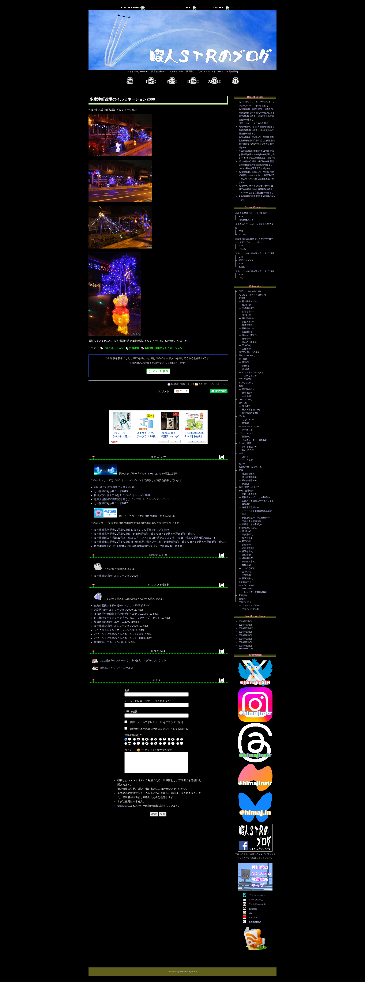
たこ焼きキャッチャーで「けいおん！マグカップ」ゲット (127, 617)
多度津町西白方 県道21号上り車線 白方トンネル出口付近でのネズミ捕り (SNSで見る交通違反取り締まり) (154, 537)
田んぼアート (245, 355)
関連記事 (233, 71)
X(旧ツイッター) (257, 854)
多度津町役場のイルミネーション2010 (116, 575)
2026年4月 (244, 635)
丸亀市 (245, 338)
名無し (242, 267)
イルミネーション (114, 348)
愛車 (241, 595)
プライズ (243, 379)
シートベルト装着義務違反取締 (257, 511)
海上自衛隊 (247, 477)
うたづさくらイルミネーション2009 (114, 630)
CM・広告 (247, 450)
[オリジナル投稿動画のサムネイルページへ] (172, 80)
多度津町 (134, 348)
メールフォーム (256, 900)
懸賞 (244, 423)
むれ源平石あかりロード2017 (111, 503)
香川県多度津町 (148, 516)
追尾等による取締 (250, 524)
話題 (244, 436)
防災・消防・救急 (247, 487)
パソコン (246, 585)
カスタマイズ (248, 605)
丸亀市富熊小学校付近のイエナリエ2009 (117, 605)
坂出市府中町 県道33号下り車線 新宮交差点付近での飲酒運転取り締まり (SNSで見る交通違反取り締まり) (256, 165)
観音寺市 (246, 311)
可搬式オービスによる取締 (254, 497)
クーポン (246, 430)
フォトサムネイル (257, 904)
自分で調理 (247, 413)
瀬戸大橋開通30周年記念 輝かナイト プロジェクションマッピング (131, 499)
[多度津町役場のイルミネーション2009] (120, 156)
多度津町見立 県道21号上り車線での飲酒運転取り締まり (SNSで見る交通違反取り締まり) (145, 533)
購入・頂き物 (248, 409)
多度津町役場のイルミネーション (163, 348)
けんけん (243, 249)
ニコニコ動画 (255, 922)
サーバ (245, 588)
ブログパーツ (248, 609)
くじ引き (246, 419)
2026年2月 (244, 642)
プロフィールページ (258, 895)
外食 (244, 406)
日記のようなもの (247, 291)
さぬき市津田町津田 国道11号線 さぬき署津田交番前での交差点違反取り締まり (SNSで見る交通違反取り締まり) (257, 154)
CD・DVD (243, 399)
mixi (250, 913)
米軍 (244, 484)
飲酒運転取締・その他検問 (254, 517)
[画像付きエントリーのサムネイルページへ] (151, 80)
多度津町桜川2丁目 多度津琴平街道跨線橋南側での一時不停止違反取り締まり (138, 546)
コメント (129, 749)
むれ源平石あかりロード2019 (111, 491)
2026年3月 (244, 639)
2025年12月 (245, 649)
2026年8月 (244, 621)
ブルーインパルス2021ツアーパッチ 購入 (255, 271)
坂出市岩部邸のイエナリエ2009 (112, 621)
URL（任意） (132, 711)
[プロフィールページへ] (214, 80)
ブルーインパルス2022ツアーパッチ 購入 (255, 253)
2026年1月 (244, 646)
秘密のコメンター (247, 220)
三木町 (245, 345)
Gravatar (122, 805)
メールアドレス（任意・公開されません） (148, 700)
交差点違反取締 (249, 521)
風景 (244, 362)
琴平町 (245, 315)
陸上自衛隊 (247, 474)
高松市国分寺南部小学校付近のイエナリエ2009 (121, 613)
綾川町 (245, 305)
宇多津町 (246, 308)
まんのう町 (247, 342)
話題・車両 (247, 494)
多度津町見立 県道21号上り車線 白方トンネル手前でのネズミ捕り (131, 529)
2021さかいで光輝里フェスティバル (114, 487)
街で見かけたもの (247, 352)
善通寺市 (246, 325)
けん (241, 278)
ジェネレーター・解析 (252, 440)
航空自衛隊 (247, 480)
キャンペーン (248, 426)
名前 (126, 690)
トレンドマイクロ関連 (252, 592)
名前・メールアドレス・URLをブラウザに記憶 (156, 722)
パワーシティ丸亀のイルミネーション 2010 (119, 638)
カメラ (245, 396)
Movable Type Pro (188, 971)
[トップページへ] (129, 80)
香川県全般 (247, 301)
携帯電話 (246, 392)
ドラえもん (244, 382)
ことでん (246, 460)
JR (243, 457)
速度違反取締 (248, 507)
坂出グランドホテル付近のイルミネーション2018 (122, 495)
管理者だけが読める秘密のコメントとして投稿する (159, 728)
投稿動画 (253, 908)
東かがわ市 (247, 335)
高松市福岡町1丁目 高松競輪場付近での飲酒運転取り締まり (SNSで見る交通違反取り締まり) (256, 130)
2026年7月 (244, 625)
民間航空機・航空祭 (248, 467)
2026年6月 (244, 628)
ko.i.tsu (242, 234)
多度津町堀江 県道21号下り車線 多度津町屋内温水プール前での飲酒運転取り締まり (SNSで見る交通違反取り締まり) (160, 541)
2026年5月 (244, 632)
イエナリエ (247, 376)
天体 (244, 365)
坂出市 (245, 318)
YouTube (253, 917)
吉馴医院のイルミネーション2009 (113, 609)
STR (241, 216)
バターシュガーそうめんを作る (253, 123)
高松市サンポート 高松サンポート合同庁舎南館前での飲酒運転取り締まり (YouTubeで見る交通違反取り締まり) (257, 189)
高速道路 (246, 578)
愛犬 (241, 599)
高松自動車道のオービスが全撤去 (251, 213)
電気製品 (246, 389)
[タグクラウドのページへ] (193, 80)
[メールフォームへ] (235, 80)
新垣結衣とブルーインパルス (110, 642)
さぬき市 (246, 322)
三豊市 (245, 349)
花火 (244, 369)
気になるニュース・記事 (250, 294)
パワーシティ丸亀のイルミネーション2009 (118, 634)
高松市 (245, 328)
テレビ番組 (247, 446)
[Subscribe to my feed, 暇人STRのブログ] (255, 950)
